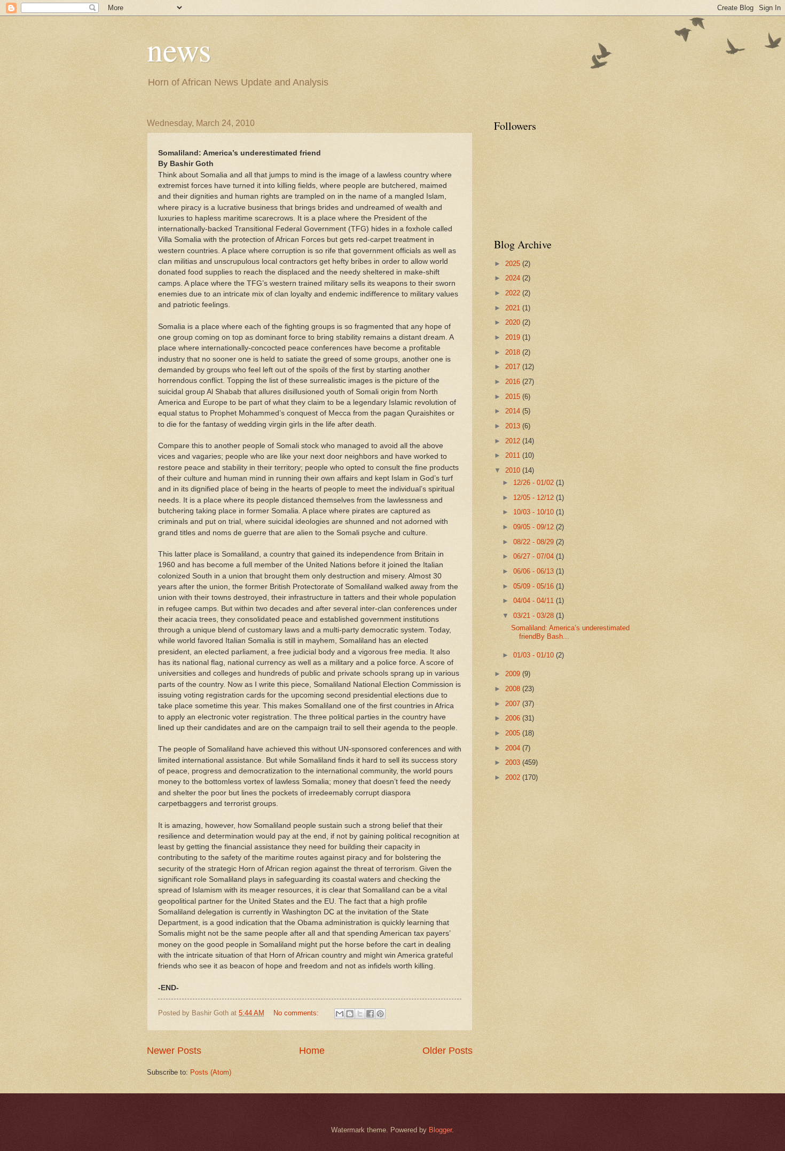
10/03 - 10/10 (534, 512)
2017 (513, 367)
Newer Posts (174, 1050)
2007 (513, 704)
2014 (513, 411)
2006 (513, 718)
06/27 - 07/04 (534, 556)
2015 (513, 397)
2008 (513, 689)
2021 (513, 308)
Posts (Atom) (210, 1072)
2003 (513, 762)
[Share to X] (360, 1013)
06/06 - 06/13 (534, 571)
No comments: (297, 1013)
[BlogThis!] (349, 1013)
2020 (513, 322)
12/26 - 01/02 (534, 483)
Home (312, 1050)
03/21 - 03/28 (534, 616)
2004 (513, 748)
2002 (513, 777)
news (179, 49)
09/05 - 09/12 (534, 527)
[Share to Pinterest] (380, 1013)
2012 (513, 441)
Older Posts (447, 1050)
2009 (513, 674)
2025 (513, 264)
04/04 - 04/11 (534, 601)
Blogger (440, 1130)
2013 (513, 426)
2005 (513, 733)
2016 (513, 382)
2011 (513, 455)
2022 (513, 293)
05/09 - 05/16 (534, 586)
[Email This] (339, 1013)
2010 (513, 470)
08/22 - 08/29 (534, 542)
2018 (513, 352)
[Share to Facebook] (370, 1013)
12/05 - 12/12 (534, 498)
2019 (513, 337)
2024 (513, 278)
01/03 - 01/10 (534, 655)
